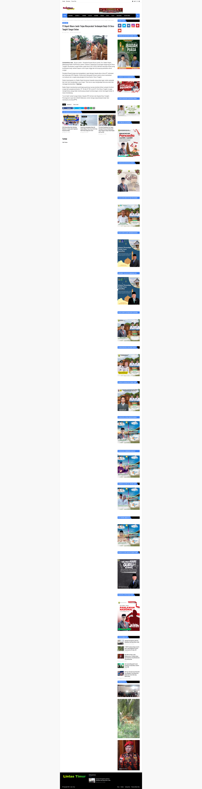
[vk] (128, 25)
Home (118, 787)
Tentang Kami (127, 787)
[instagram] (137, 1)
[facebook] (133, 1)
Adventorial (69, 104)
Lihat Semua (64, 142)
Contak (63, 1)
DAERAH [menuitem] (77, 15)
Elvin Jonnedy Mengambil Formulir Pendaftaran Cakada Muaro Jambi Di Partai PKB (132, 665)
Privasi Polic (73, 1)
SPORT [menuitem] (107, 15)
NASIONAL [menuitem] (70, 15)
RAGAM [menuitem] (102, 15)
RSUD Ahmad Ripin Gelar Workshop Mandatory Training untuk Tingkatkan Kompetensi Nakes (70, 128)
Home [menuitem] (65, 15)
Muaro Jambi (70, 20)
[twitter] (135, 1)
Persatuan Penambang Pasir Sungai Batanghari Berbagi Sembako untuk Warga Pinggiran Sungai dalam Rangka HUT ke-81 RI (106, 129)
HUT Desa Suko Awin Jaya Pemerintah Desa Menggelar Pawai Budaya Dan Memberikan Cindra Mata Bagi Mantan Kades (132, 674)
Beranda (64, 20)
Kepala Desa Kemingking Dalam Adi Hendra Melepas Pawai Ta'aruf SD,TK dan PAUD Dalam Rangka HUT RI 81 (88, 128)
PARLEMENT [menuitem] (119, 15)
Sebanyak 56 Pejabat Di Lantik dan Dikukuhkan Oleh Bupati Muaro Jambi (132, 641)
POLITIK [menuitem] (90, 15)
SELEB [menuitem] (112, 15)
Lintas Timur (66, 32)
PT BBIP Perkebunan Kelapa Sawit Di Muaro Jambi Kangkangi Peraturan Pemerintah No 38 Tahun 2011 (132, 648)
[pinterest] (139, 1)
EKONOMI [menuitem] (96, 15)
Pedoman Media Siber (135, 787)
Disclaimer (68, 1)
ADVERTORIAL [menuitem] (127, 15)
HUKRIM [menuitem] (84, 15)
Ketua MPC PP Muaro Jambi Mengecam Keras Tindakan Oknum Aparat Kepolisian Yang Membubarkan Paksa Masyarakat (132, 657)
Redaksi (122, 787)
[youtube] (119, 30)
